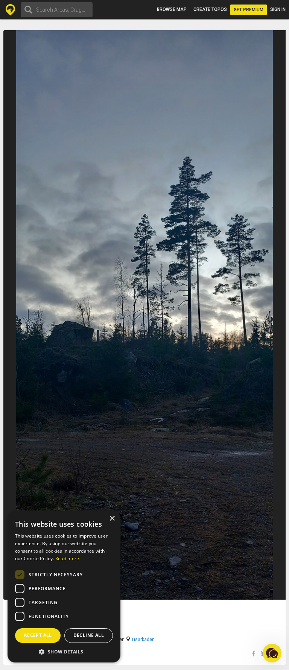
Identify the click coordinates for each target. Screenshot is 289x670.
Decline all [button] (88, 635)
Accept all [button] (38, 635)
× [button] (112, 518)
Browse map (172, 9)
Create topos (210, 9)
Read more (67, 558)
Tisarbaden (143, 639)
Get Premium (248, 9)
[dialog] (64, 586)
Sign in (278, 9)
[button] (64, 651)
